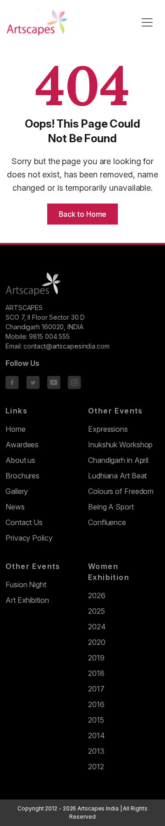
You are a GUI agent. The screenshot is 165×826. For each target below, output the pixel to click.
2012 (96, 766)
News (15, 506)
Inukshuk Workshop (120, 444)
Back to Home (83, 214)
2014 (96, 735)
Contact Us (24, 522)
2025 (96, 611)
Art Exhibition (27, 600)
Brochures (22, 475)
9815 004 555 (49, 336)
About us (20, 460)
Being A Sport (111, 506)
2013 (96, 751)
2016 (96, 704)
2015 (96, 719)
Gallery (17, 491)
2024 (97, 626)
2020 (96, 642)
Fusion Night (26, 584)
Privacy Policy (29, 537)
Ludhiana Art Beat (117, 475)
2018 (96, 673)
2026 (96, 595)
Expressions (108, 429)
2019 (96, 657)
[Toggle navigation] (147, 22)
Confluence (107, 522)
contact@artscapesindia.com (66, 346)
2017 (96, 688)
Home (16, 429)
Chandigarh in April (118, 460)
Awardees (22, 444)
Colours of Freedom (121, 491)
